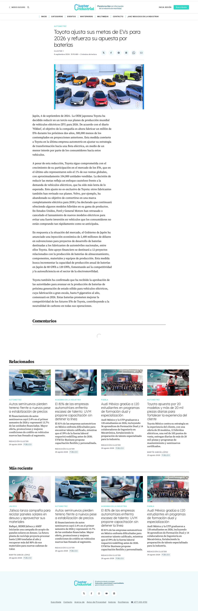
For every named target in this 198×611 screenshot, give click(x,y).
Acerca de (79, 602)
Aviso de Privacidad (96, 602)
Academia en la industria (68, 400)
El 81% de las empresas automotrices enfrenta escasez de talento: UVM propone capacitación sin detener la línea (73, 411)
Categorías (57, 17)
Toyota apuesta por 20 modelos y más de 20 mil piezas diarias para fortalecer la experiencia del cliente (167, 411)
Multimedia (103, 17)
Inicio (44, 17)
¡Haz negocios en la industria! (143, 17)
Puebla (104, 400)
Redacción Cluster (19, 441)
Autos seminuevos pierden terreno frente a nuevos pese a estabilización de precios (29, 407)
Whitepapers (86, 17)
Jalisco (13, 506)
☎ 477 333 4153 (139, 602)
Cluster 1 (59, 51)
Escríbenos (123, 602)
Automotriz (60, 26)
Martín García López (157, 452)
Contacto (118, 17)
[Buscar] (28, 7)
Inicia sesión (165, 7)
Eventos (71, 17)
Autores (112, 602)
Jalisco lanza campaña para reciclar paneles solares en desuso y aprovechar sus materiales (29, 516)
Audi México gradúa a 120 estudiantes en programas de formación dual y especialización (120, 409)
